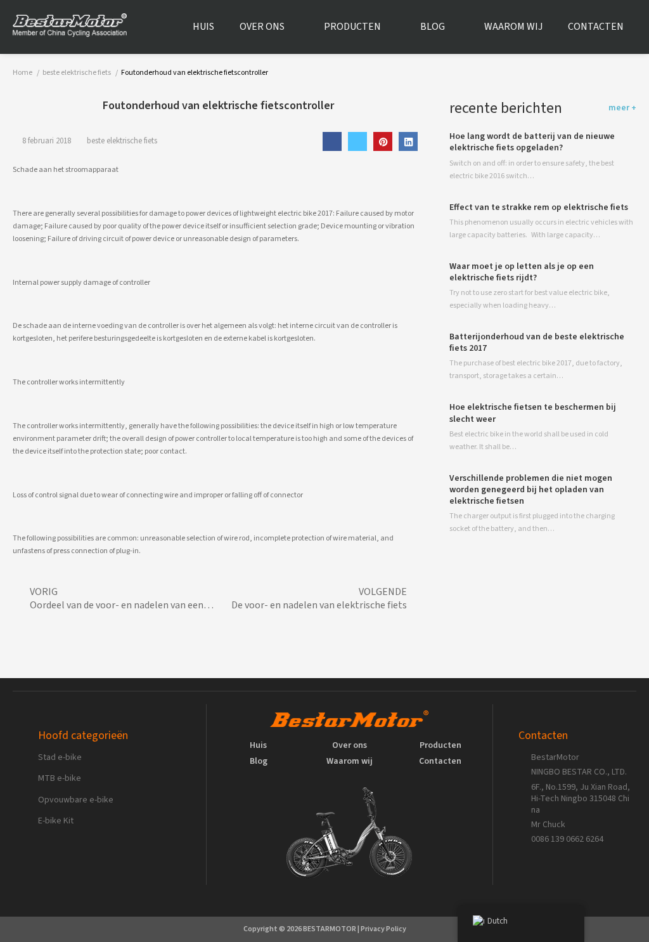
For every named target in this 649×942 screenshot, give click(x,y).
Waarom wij (513, 27)
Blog (432, 27)
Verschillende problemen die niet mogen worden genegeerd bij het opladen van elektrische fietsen (530, 489)
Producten (352, 27)
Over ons (262, 27)
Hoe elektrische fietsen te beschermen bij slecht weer (532, 413)
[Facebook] (332, 141)
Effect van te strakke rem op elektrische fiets (538, 207)
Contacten (596, 27)
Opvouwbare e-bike (75, 800)
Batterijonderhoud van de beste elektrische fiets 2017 (536, 342)
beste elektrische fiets (122, 141)
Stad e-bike (60, 757)
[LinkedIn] (408, 141)
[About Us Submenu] (294, 27)
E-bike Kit (56, 821)
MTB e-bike (59, 778)
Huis (203, 27)
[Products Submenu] (391, 27)
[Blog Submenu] (455, 27)
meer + (622, 108)
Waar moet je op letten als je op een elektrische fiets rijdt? (521, 272)
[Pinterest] (382, 141)
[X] (357, 141)
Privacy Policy (383, 929)
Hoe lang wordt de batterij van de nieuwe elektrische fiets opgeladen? (532, 142)
